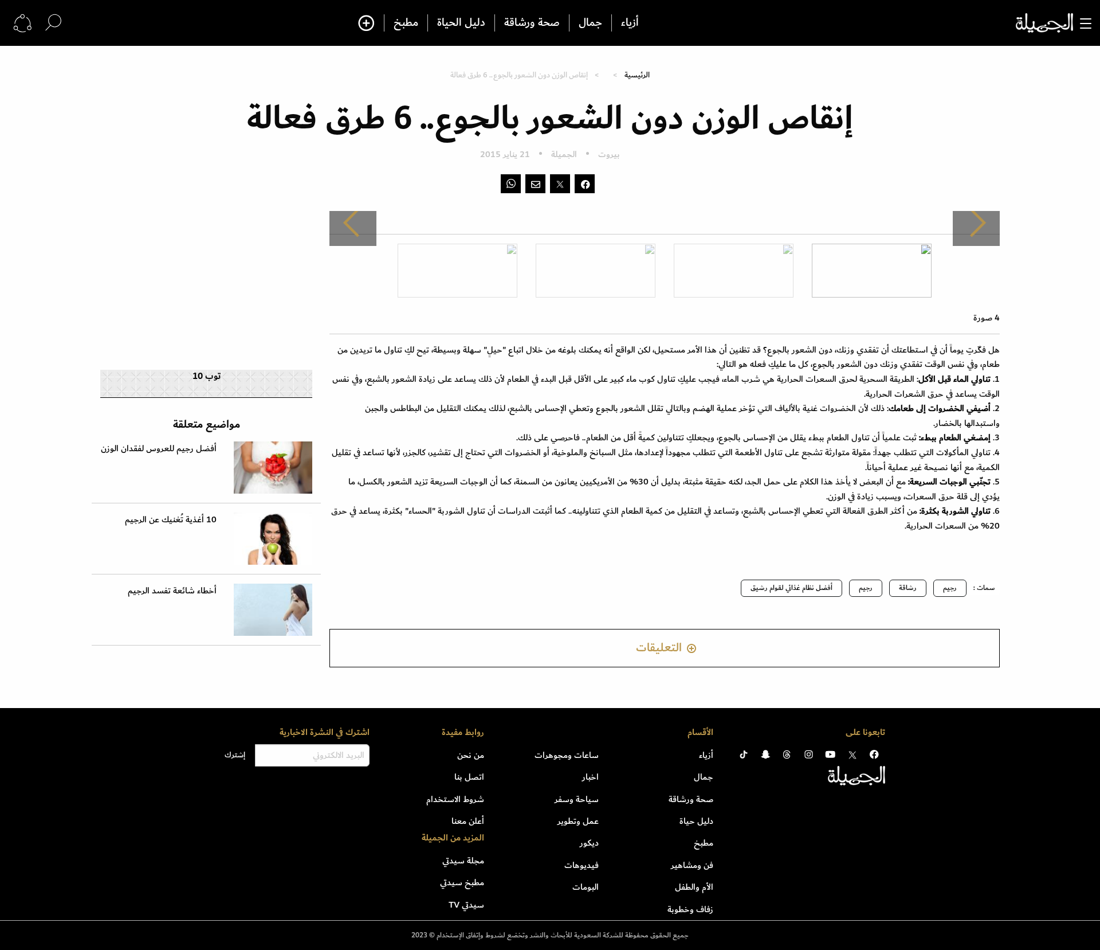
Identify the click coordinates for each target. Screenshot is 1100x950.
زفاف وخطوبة (690, 909)
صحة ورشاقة (532, 23)
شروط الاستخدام (455, 799)
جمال (590, 23)
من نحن (470, 755)
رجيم (950, 588)
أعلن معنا (467, 821)
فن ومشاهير (692, 865)
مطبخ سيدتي (462, 882)
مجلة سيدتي (463, 860)
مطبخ (406, 23)
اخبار (590, 776)
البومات (585, 886)
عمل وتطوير (578, 821)
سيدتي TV (466, 904)
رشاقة (908, 588)
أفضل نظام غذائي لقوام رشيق (791, 588)
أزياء (630, 23)
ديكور (589, 842)
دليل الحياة (461, 23)
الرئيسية (637, 74)
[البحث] (53, 22)
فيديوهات (581, 865)
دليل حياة (696, 821)
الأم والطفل (694, 886)
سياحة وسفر (577, 799)
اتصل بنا (469, 776)
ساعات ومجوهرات (567, 755)
